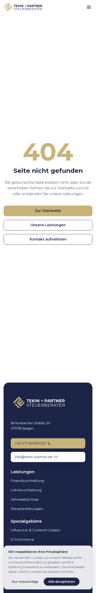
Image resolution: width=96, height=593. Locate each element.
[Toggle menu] (88, 7)
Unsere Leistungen (48, 225)
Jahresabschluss (24, 499)
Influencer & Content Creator (35, 530)
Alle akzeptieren (61, 582)
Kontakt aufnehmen (48, 239)
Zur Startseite (48, 211)
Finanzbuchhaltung (27, 481)
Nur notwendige (25, 582)
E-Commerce (22, 539)
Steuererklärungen (27, 509)
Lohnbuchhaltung (26, 490)
